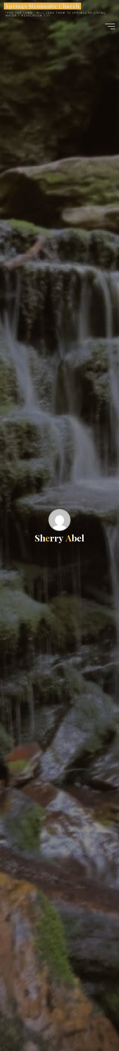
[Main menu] (110, 26)
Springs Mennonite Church (42, 5)
